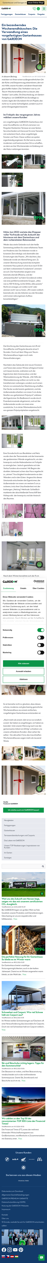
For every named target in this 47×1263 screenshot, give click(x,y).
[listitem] (23, 1181)
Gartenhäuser (20, 14)
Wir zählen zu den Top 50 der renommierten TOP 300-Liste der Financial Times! (23, 1121)
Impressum (6, 1209)
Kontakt (5, 1215)
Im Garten (8, 853)
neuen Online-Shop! (36, 3)
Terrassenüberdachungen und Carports (19, 835)
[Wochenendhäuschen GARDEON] (12, 753)
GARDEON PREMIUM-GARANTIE (15, 1199)
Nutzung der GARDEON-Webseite (15, 1206)
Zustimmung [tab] (8, 588)
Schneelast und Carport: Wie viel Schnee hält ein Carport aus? (22, 1013)
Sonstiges (7, 858)
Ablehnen (24, 679)
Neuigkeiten (8, 820)
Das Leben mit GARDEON (14, 841)
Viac (15, 919)
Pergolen (41, 14)
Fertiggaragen (7, 14)
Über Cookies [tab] (38, 588)
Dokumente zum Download (12, 1191)
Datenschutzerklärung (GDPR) (14, 1202)
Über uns (5, 1218)
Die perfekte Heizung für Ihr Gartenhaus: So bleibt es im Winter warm (22, 958)
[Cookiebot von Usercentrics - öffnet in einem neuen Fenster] (33, 581)
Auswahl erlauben (23, 671)
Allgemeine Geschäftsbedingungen (15, 1195)
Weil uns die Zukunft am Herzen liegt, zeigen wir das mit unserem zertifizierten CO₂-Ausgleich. (22, 901)
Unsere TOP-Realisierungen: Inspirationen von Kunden (22, 847)
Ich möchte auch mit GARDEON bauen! (23, 810)
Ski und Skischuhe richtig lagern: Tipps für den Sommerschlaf (23, 1064)
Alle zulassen (23, 663)
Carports (31, 14)
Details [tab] (23, 588)
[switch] (40, 637)
